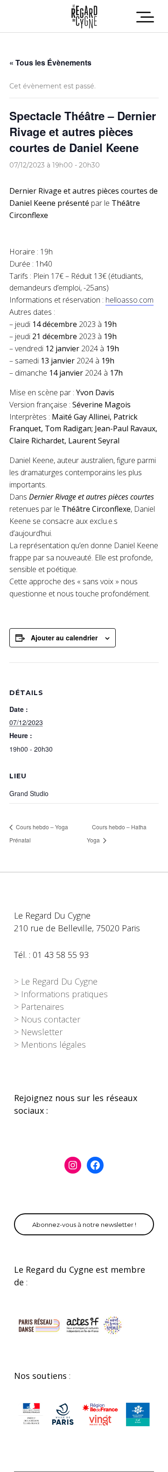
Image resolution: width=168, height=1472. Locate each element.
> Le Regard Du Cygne (56, 981)
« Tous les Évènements (50, 62)
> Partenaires (39, 1006)
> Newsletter (38, 1031)
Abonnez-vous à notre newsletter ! (84, 1224)
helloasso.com (129, 300)
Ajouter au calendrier (64, 637)
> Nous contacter (47, 1019)
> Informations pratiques (61, 994)
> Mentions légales (50, 1044)
